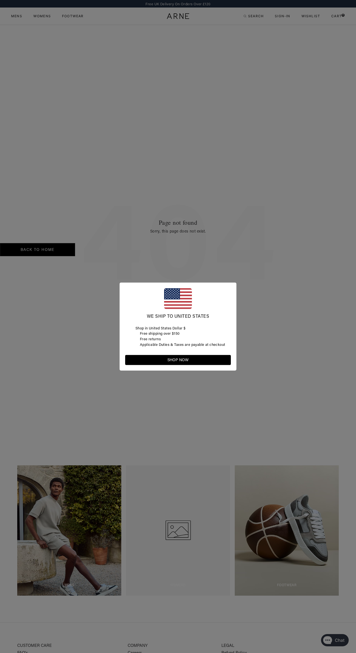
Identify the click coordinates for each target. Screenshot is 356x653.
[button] (226, 359)
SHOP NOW (178, 360)
